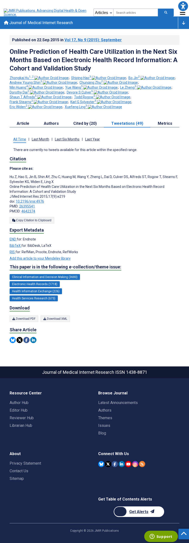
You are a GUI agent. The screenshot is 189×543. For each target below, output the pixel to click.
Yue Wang (74, 87)
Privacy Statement (25, 463)
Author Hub (19, 402)
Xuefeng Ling (76, 107)
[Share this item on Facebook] (26, 340)
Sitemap (17, 478)
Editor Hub (19, 410)
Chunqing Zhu (91, 82)
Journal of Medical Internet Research (40, 22)
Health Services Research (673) (33, 298)
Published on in (67, 40)
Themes (105, 418)
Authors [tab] (51, 123)
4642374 (28, 211)
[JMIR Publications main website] (45, 12)
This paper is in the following (65, 266)
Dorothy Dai (19, 92)
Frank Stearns (21, 102)
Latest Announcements (118, 402)
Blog (102, 433)
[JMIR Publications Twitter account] (108, 464)
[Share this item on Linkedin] (33, 340)
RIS (13, 252)
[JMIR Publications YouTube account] (128, 464)
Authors (104, 410)
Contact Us (19, 471)
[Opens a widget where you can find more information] (161, 537)
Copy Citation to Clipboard (33, 220)
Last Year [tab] (92, 139)
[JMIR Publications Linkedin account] (122, 464)
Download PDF (25, 318)
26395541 (27, 206)
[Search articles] (166, 12)
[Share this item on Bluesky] (13, 340)
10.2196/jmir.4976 (30, 201)
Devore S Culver (80, 92)
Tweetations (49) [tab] (127, 123)
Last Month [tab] (40, 139)
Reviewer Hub (22, 418)
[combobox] (135, 12)
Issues (104, 425)
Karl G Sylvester (83, 102)
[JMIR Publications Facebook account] (115, 464)
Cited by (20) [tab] (85, 123)
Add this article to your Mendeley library (40, 258)
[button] (183, 6)
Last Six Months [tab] (67, 139)
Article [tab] (23, 123)
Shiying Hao (81, 78)
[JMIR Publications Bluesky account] (101, 464)
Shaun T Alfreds (23, 97)
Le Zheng (128, 87)
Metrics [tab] (165, 123)
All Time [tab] (19, 139)
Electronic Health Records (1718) (34, 284)
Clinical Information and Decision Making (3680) (45, 277)
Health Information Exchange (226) (36, 291)
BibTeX (15, 246)
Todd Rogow (84, 97)
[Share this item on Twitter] (19, 340)
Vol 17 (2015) (93, 40)
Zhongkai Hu (22, 78)
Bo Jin (134, 78)
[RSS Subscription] (142, 464)
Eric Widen (18, 107)
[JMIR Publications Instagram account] (135, 464)
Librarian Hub (21, 425)
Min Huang (19, 87)
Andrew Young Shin (26, 82)
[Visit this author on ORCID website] (51, 78)
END (13, 239)
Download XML (56, 318)
